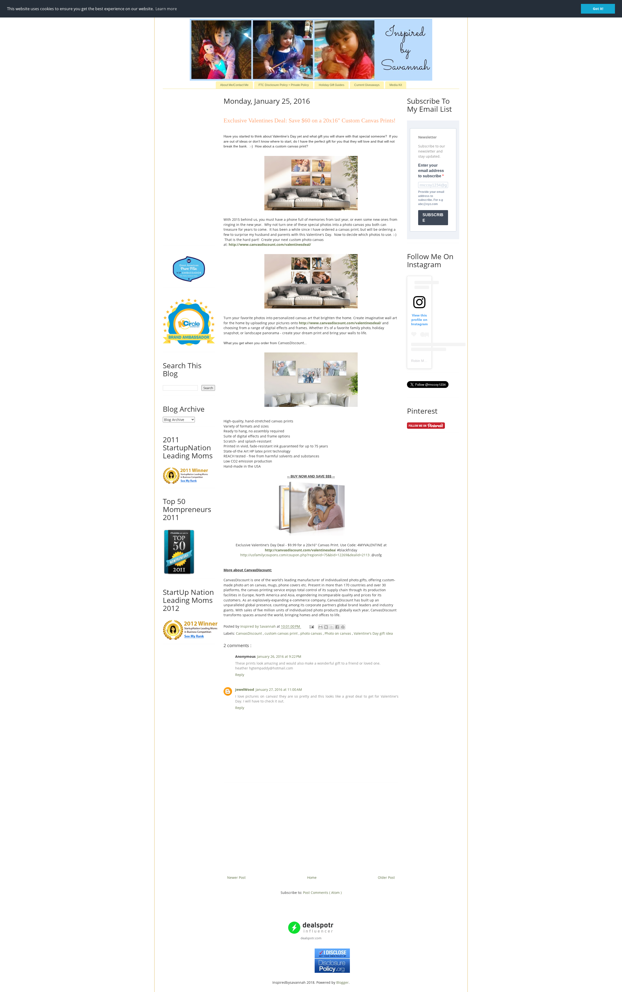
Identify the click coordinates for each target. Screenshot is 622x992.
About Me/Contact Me (234, 85)
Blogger (342, 982)
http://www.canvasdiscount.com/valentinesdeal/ (270, 244)
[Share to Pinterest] (342, 626)
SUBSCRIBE (433, 217)
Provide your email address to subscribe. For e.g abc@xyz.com (431, 198)
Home (312, 877)
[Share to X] (331, 626)
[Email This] (320, 626)
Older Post (386, 877)
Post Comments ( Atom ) (322, 892)
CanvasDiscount (249, 633)
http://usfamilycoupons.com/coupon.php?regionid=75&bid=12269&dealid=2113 (305, 555)
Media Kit (395, 85)
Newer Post (236, 877)
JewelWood (244, 689)
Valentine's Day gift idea (373, 633)
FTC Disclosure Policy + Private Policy (284, 85)
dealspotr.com (311, 938)
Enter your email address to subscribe (431, 170)
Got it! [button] (598, 8)
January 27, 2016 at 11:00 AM (279, 689)
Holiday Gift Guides (331, 85)
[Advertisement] (311, 827)
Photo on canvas (338, 633)
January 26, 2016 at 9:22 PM (279, 656)
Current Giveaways (367, 85)
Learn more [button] (166, 8)
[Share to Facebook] (337, 626)
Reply (239, 674)
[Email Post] (311, 626)
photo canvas (311, 633)
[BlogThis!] (326, 626)
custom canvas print (282, 633)
